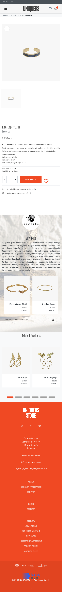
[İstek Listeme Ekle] (46, 180)
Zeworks (16, 15)
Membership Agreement (31, 541)
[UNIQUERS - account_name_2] (31, 426)
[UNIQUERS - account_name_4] (39, 426)
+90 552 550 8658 (31, 455)
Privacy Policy (31, 546)
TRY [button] (11, 2)
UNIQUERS (6, 15)
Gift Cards (31, 536)
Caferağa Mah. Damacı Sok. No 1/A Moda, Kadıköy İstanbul (31, 443)
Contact (31, 492)
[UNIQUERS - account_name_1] (22, 426)
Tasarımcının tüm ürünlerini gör (16, 319)
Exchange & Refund (31, 531)
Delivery (31, 521)
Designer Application (31, 487)
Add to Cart (31, 179)
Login (31, 504)
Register (31, 509)
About (31, 482)
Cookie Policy (31, 551)
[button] (5, 2)
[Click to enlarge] (7, 28)
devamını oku (24, 270)
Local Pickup (31, 526)
